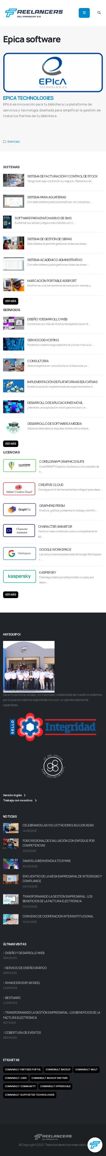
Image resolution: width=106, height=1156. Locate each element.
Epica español (89, 121)
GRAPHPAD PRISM (52, 505)
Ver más (10, 301)
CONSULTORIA (37, 361)
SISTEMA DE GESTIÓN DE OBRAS (49, 239)
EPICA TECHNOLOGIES (28, 97)
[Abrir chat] (94, 1144)
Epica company (61, 121)
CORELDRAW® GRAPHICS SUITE (61, 461)
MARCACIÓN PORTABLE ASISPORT (51, 280)
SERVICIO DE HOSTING (43, 340)
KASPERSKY (47, 572)
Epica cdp (22, 121)
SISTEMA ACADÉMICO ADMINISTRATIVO (54, 259)
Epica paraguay (76, 121)
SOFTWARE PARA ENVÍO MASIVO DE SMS (43, 218)
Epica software (10, 121)
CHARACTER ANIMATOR (55, 526)
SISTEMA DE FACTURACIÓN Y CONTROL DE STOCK (62, 176)
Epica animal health (37, 121)
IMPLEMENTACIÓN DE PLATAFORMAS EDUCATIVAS (62, 381)
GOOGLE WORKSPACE (55, 549)
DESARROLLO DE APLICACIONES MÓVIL (55, 402)
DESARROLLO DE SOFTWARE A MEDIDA (55, 423)
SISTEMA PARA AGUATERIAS (46, 197)
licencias (13, 142)
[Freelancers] (34, 12)
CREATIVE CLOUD (50, 484)
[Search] (99, 13)
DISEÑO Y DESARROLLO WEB (47, 319)
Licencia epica (10, 127)
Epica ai (50, 121)
